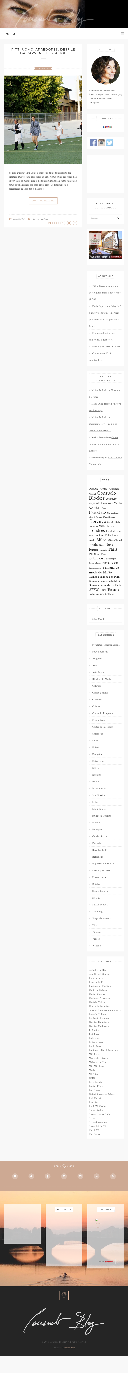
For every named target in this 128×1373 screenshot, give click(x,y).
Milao (101, 539)
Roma (105, 563)
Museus (96, 822)
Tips (94, 925)
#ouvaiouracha (100, 651)
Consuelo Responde (103, 713)
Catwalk (43, 68)
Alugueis (97, 658)
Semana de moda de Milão (105, 581)
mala (92, 540)
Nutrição (97, 829)
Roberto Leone (95, 563)
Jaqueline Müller (97, 526)
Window (96, 945)
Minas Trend (115, 540)
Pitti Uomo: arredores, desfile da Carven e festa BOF (43, 51)
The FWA (94, 1130)
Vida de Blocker (107, 594)
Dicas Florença (109, 517)
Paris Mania (95, 1082)
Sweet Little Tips (98, 1126)
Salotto (114, 562)
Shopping (97, 911)
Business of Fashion (100, 985)
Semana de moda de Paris (105, 585)
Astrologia (114, 488)
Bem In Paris (96, 977)
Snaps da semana (101, 918)
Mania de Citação (98, 1058)
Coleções (97, 699)
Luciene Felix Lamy (106, 535)
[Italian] (110, 126)
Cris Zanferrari (113, 512)
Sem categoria (100, 890)
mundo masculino (102, 815)
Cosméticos (98, 720)
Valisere (93, 594)
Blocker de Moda (101, 678)
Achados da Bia (97, 969)
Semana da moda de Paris (104, 576)
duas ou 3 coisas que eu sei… (105, 1009)
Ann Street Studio (99, 973)
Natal (101, 544)
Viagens (96, 931)
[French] (104, 126)
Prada (103, 553)
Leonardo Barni (68, 1347)
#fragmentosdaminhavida (106, 644)
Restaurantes (99, 877)
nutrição (103, 549)
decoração (97, 733)
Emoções (97, 754)
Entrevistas (98, 761)
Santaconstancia (95, 568)
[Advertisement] (105, 174)
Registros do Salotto (103, 863)
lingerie (110, 526)
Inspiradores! (99, 788)
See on (101, 1261)
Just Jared (94, 1034)
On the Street (99, 836)
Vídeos (96, 938)
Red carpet (111, 558)
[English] (107, 126)
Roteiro (96, 884)
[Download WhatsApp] (99, 1225)
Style (92, 1118)
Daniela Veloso (97, 1001)
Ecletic (96, 747)
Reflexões (97, 856)
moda (93, 544)
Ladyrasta (94, 1038)
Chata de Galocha (98, 989)
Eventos (96, 774)
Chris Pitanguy (97, 993)
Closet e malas (100, 692)
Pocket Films (96, 1086)
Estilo (95, 767)
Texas (103, 589)
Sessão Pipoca (100, 904)
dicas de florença (95, 517)
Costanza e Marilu (111, 503)
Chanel (92, 493)
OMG (92, 1078)
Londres (97, 530)
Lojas (95, 802)
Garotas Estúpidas (99, 1021)
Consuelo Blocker (102, 495)
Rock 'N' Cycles (97, 1106)
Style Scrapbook (98, 1122)
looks (91, 535)
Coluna (96, 706)
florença (97, 521)
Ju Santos (94, 1030)
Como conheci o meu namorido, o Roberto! (102, 336)
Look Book (95, 1046)
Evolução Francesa (99, 1017)
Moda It (93, 1070)
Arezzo (104, 488)
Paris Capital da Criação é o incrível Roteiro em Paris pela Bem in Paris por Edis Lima (105, 316)
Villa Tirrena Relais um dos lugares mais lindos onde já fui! (105, 292)
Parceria (96, 843)
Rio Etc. (93, 1102)
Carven (36, 218)
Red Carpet (95, 1098)
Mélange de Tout (98, 1062)
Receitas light (99, 849)
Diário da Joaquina (99, 1005)
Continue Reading (43, 201)
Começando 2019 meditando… (100, 357)
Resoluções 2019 (101, 870)
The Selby (94, 1134)
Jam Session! (99, 795)
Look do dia (113, 531)
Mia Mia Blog (96, 1066)
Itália (118, 521)
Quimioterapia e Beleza (102, 1094)
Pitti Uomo (44, 218)
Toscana (113, 589)
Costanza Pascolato (97, 509)
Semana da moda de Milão (104, 569)
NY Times (94, 1074)
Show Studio (96, 1110)
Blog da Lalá (96, 981)
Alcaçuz (93, 488)
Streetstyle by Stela (99, 1114)
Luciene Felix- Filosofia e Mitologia (103, 1052)
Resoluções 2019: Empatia (106, 346)
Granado (110, 522)
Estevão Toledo (97, 1013)
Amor (95, 665)
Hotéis (95, 781)
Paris (113, 549)
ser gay (96, 897)
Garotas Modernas (99, 1025)
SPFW (94, 589)
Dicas (95, 740)
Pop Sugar (94, 1090)
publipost (97, 558)
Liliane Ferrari (97, 1042)
